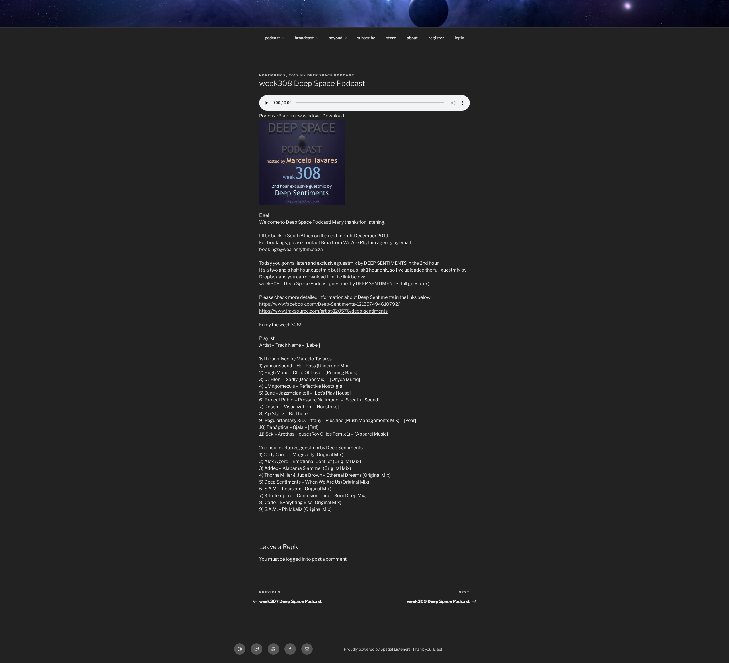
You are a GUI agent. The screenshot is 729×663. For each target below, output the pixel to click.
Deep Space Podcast (331, 75)
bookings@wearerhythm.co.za (291, 249)
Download (333, 116)
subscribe (366, 37)
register (436, 37)
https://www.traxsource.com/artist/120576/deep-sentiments (323, 311)
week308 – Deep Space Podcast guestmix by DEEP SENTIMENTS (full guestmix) (344, 283)
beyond (335, 37)
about (412, 37)
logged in (296, 559)
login (459, 37)
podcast (272, 37)
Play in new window (299, 116)
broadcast (304, 37)
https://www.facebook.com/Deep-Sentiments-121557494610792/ (329, 304)
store (391, 37)
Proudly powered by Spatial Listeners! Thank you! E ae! (393, 649)
